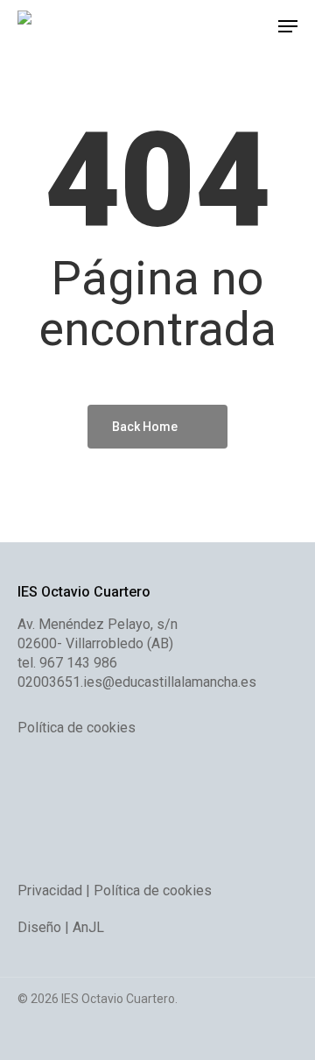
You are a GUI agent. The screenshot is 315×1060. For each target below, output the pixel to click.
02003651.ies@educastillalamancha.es (137, 682)
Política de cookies (77, 727)
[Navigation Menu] (288, 26)
